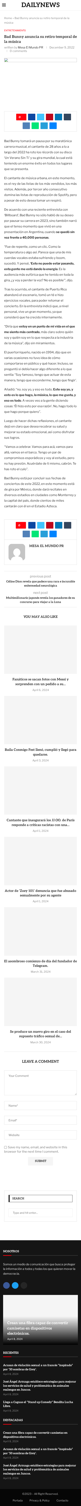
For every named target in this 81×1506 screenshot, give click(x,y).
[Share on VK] (26, 125)
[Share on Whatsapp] (35, 125)
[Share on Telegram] (44, 125)
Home (8, 18)
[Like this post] (23, 117)
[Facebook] (6, 1285)
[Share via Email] (53, 125)
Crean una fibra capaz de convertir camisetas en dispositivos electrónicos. (37, 1328)
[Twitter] (15, 1285)
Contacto (62, 1500)
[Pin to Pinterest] (49, 117)
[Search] (77, 5)
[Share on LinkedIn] (58, 117)
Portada (18, 1500)
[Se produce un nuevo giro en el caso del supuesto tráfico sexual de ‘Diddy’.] (40, 1002)
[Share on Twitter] (40, 117)
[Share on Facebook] (31, 117)
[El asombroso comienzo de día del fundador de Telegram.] (40, 931)
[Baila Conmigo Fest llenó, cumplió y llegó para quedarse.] (40, 720)
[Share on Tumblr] (67, 117)
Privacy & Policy (39, 1500)
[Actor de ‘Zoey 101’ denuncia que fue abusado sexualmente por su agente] (40, 861)
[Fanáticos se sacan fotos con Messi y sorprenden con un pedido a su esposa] (40, 650)
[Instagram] (24, 1285)
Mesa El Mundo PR (30, 47)
